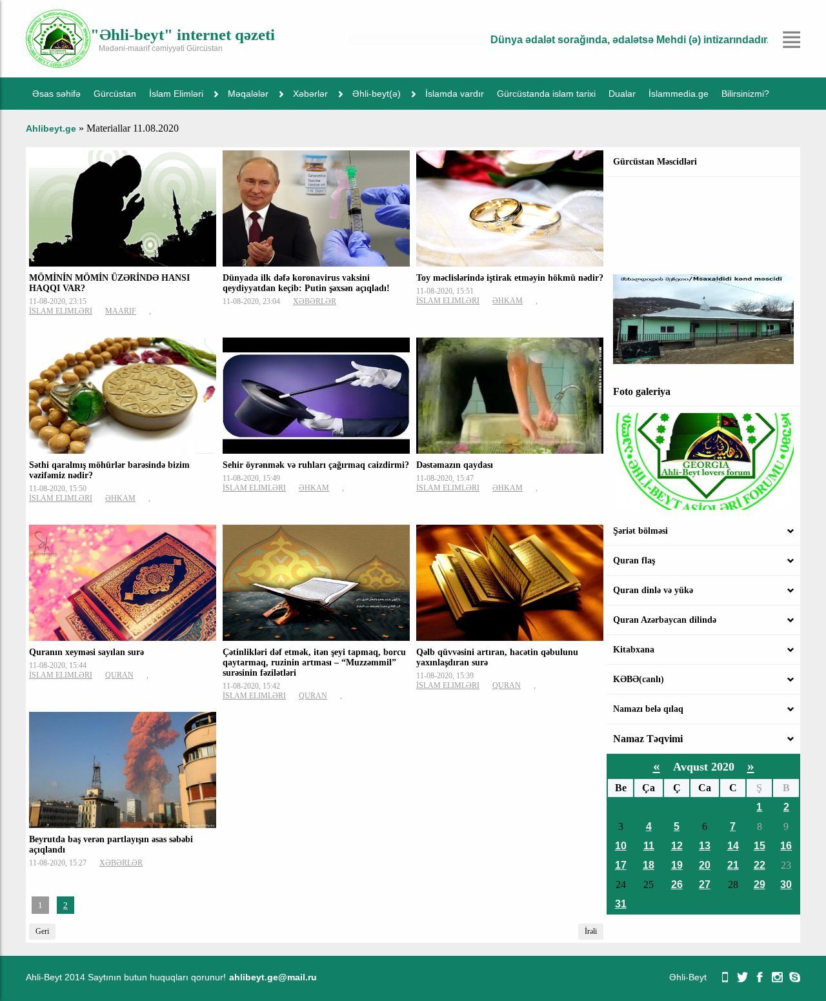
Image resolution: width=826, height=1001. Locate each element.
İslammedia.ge (679, 93)
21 (733, 865)
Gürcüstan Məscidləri (655, 162)
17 (621, 865)
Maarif (120, 311)
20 (704, 865)
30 (786, 884)
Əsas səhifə (56, 93)
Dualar (622, 93)
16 (786, 845)
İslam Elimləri (176, 93)
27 (704, 884)
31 (621, 903)
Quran (119, 675)
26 (677, 884)
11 (648, 845)
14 (733, 845)
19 (677, 865)
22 (759, 865)
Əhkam (507, 300)
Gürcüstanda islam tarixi (546, 93)
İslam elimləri (60, 311)
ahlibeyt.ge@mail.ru (273, 977)
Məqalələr (248, 93)
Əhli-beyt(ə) (376, 93)
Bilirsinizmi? (745, 93)
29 (759, 884)
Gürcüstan (115, 93)
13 (704, 845)
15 (759, 845)
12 (677, 845)
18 (648, 865)
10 (621, 845)
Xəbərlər (310, 93)
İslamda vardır (454, 93)
